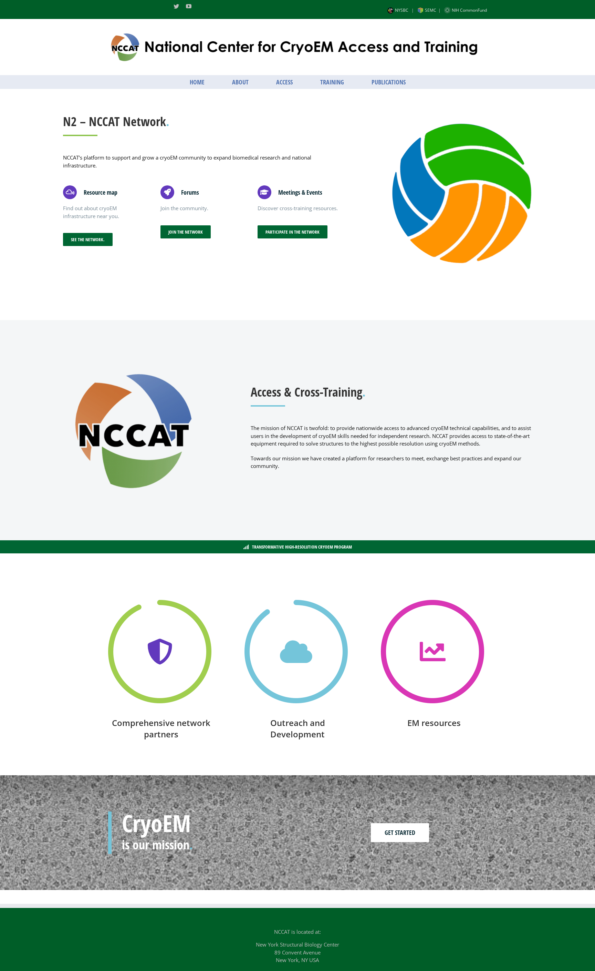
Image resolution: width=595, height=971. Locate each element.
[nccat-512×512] (133, 362)
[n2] (461, 125)
